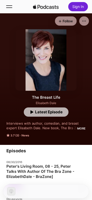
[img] (45, 6)
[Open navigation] (9, 6)
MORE (81, 128)
